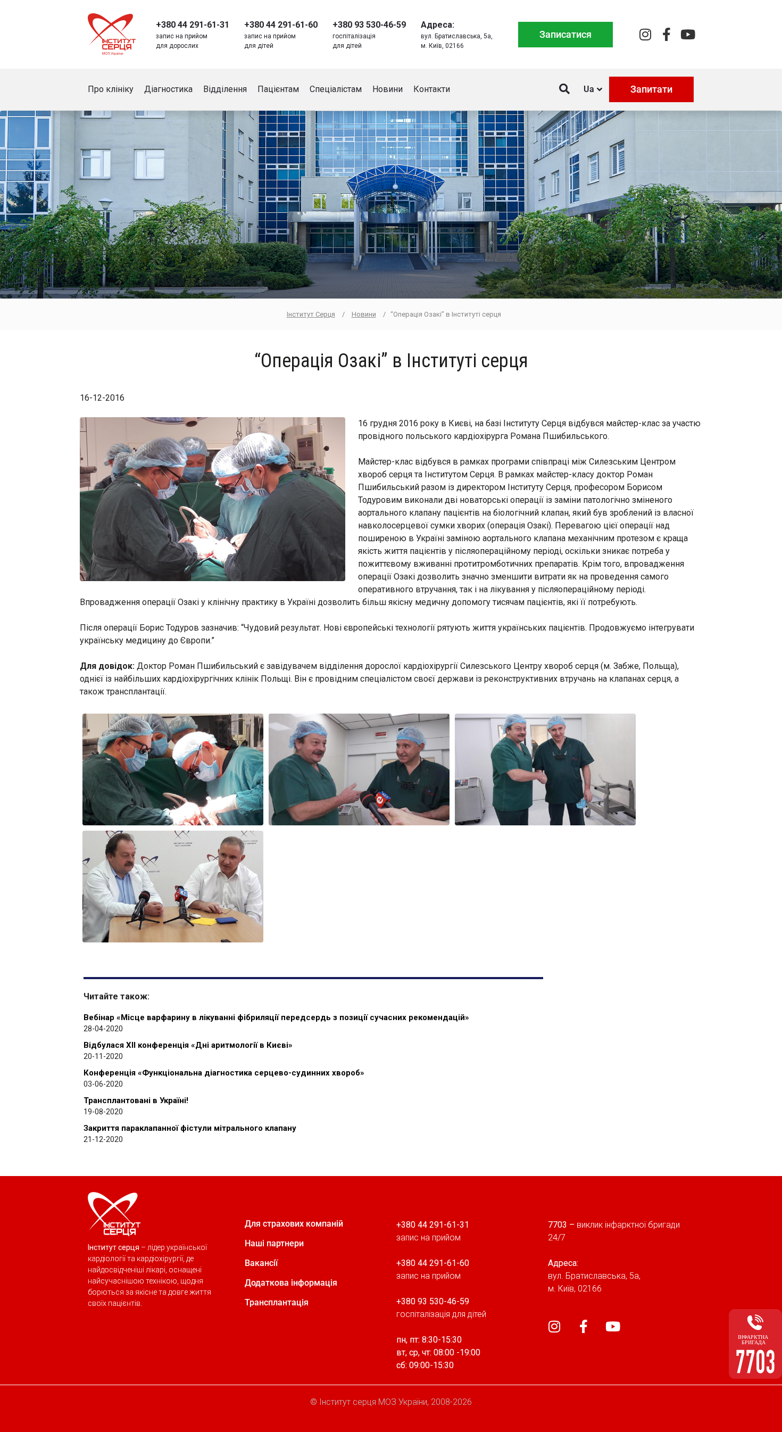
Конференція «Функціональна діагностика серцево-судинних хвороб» (224, 1073)
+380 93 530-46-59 (369, 25)
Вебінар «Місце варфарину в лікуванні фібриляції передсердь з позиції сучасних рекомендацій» (276, 1017)
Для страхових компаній (294, 1224)
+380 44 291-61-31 (192, 25)
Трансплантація (277, 1302)
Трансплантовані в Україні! (136, 1100)
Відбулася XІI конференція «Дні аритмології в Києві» (188, 1045)
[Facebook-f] (666, 34)
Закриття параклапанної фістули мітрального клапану (190, 1128)
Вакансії (261, 1263)
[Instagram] (645, 34)
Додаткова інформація (291, 1283)
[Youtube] (687, 34)
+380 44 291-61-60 (281, 25)
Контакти (431, 89)
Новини (387, 89)
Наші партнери (274, 1243)
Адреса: (437, 25)
